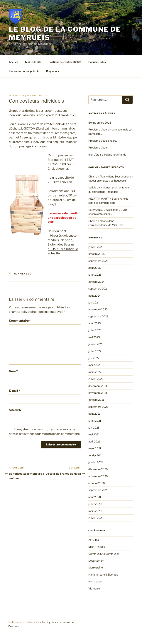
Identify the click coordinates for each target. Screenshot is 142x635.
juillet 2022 (94, 351)
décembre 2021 (97, 385)
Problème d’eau (97, 147)
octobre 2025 (96, 253)
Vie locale (94, 588)
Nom (13, 371)
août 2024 (94, 295)
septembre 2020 (98, 490)
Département (96, 560)
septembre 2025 (98, 260)
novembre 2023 (98, 309)
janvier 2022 (95, 378)
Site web (15, 410)
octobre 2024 (96, 281)
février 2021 (95, 455)
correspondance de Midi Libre (105, 225)
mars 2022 (94, 372)
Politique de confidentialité (64, 62)
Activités (93, 539)
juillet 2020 (95, 503)
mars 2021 (94, 448)
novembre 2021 (97, 392)
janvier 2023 (95, 344)
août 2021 (94, 413)
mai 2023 (94, 337)
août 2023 (94, 323)
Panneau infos (97, 62)
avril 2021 (94, 441)
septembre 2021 (98, 406)
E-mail (14, 390)
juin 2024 (93, 302)
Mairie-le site (33, 62)
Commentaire (20, 320)
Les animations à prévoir (24, 71)
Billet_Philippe (96, 546)
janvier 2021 (95, 462)
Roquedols (52, 71)
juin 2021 (93, 427)
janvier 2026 (95, 246)
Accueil (13, 62)
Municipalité (95, 567)
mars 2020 (95, 511)
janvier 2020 (96, 517)
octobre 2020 (96, 483)
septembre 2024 (98, 288)
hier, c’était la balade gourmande (107, 154)
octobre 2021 (96, 399)
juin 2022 (93, 358)
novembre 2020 (98, 476)
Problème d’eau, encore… (103, 140)
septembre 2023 (98, 316)
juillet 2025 (95, 274)
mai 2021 (93, 434)
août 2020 (94, 497)
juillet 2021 (94, 420)
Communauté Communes (103, 553)
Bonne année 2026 (99, 122)
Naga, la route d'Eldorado (103, 574)
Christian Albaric (40, 95)
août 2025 (94, 267)
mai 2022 (94, 364)
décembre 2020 (98, 469)
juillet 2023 (95, 330)
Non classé (22, 273)
